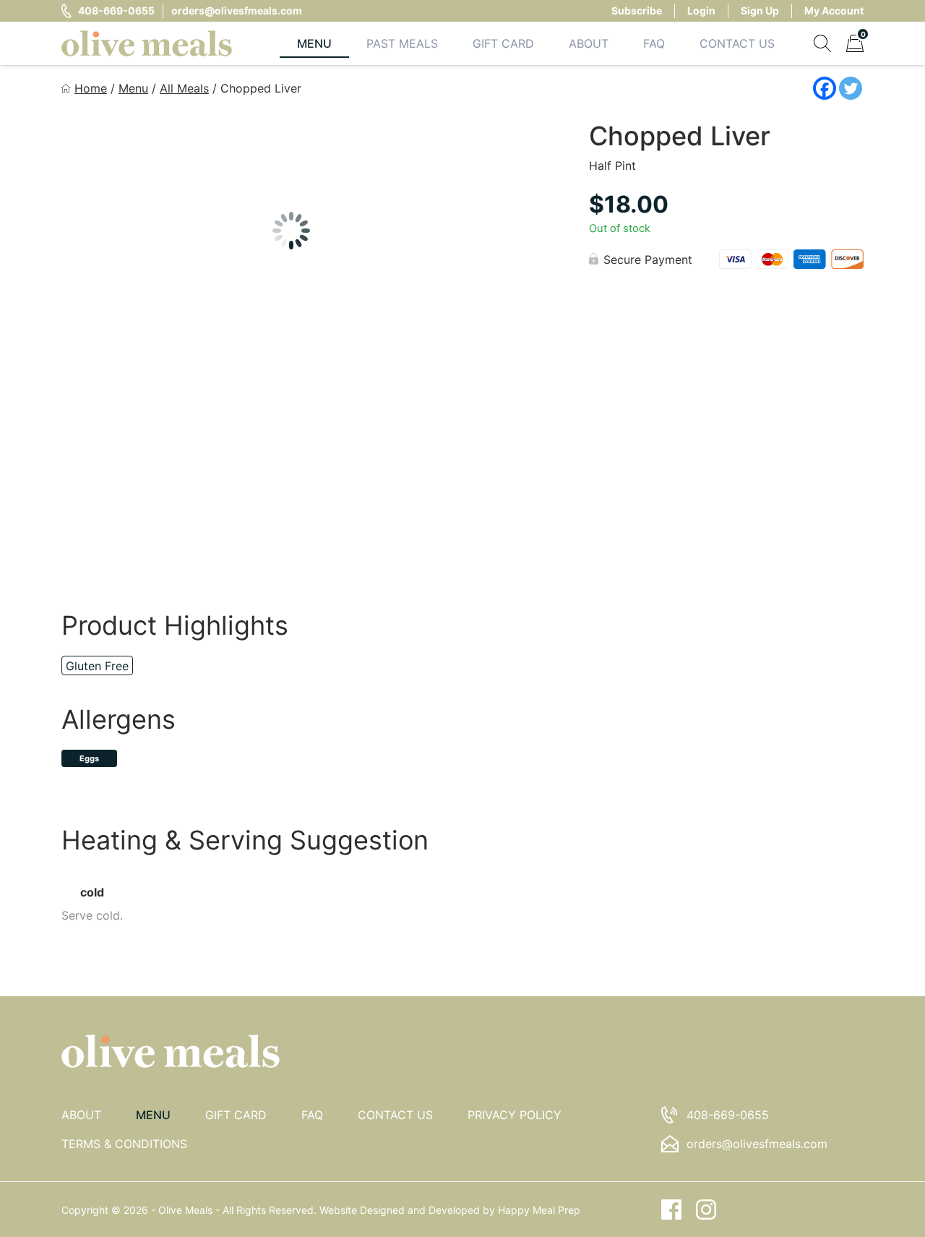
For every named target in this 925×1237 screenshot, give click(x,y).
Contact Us (737, 43)
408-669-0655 (116, 10)
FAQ (654, 43)
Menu (314, 43)
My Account (834, 10)
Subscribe (636, 10)
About (588, 43)
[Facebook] (824, 88)
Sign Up (760, 10)
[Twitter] (850, 88)
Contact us (395, 1115)
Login (701, 10)
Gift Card (503, 43)
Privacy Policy (515, 1115)
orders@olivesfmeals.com (236, 10)
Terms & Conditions (124, 1144)
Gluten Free (97, 666)
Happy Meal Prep (539, 1210)
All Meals (184, 88)
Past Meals (402, 43)
